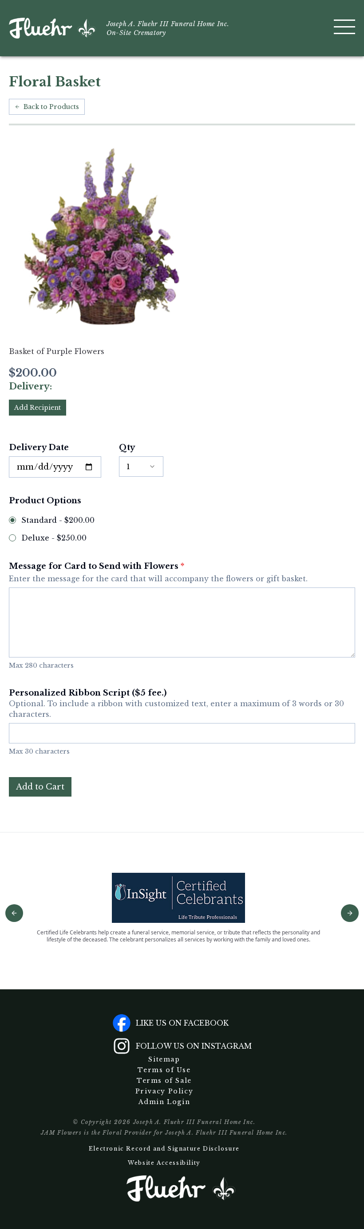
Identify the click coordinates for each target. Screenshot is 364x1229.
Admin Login (164, 1102)
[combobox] (141, 466)
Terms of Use (164, 1070)
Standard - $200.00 (58, 520)
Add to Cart (40, 787)
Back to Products (51, 107)
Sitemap (164, 1059)
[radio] (12, 520)
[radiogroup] (182, 529)
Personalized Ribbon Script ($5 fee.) (176, 703)
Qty (127, 447)
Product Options (45, 501)
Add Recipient (37, 408)
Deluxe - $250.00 (54, 537)
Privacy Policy (164, 1091)
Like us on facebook (182, 1023)
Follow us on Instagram (194, 1046)
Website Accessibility (164, 1162)
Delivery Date (39, 447)
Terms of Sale (164, 1081)
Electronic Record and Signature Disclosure (164, 1148)
